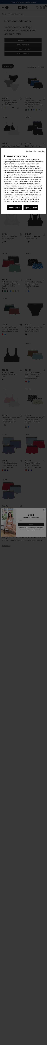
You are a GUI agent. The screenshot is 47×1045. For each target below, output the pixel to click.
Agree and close (31, 208)
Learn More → (14, 208)
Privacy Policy (34, 201)
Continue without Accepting (35, 151)
